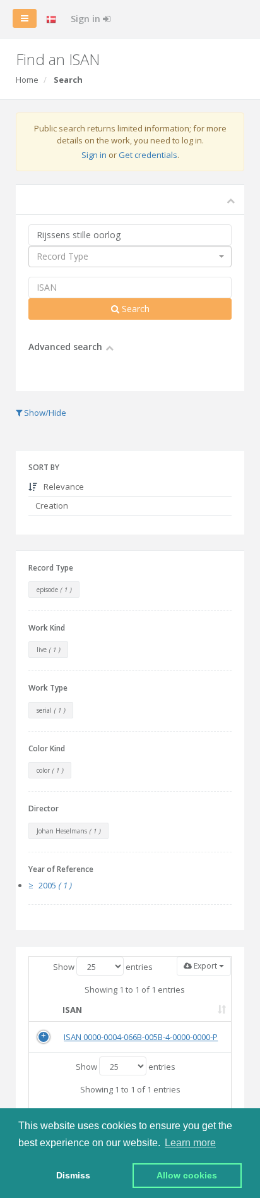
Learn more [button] (190, 1142)
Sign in (87, 19)
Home (27, 79)
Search (134, 309)
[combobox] (130, 256)
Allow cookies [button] (187, 1175)
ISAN (72, 1009)
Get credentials (148, 154)
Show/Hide (44, 412)
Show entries (103, 966)
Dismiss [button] (73, 1175)
